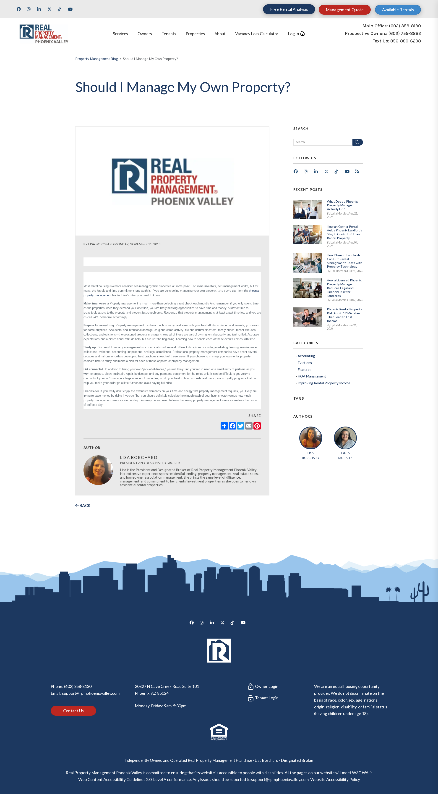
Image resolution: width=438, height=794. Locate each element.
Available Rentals (398, 9)
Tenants (169, 33)
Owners (145, 33)
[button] (20, 11)
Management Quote (345, 9)
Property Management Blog (96, 59)
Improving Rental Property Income (324, 383)
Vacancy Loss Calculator (256, 33)
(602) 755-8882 (404, 33)
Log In (293, 33)
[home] (43, 33)
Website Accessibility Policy (335, 779)
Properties (195, 33)
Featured (304, 369)
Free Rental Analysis (289, 9)
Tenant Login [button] (266, 697)
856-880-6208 (405, 41)
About (220, 33)
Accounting (306, 356)
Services (120, 33)
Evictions (305, 363)
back (85, 505)
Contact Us (73, 710)
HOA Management (312, 376)
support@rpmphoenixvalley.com (91, 693)
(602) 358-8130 (405, 26)
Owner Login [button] (266, 686)
